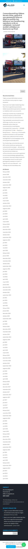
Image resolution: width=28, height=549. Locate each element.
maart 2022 (6, 282)
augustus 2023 (6, 240)
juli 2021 (5, 297)
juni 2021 (5, 300)
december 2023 (7, 229)
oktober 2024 (6, 203)
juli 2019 (5, 342)
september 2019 (7, 337)
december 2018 (7, 358)
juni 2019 (5, 345)
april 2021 (5, 305)
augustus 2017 (6, 397)
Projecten (13, 31)
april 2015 (5, 460)
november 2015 (7, 442)
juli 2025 (5, 190)
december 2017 (7, 387)
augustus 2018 (6, 368)
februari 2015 (6, 463)
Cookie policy (19, 547)
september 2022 (7, 266)
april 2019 (5, 350)
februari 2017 (6, 410)
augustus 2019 (6, 339)
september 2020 (7, 318)
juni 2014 (5, 473)
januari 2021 (6, 311)
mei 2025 (5, 195)
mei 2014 (5, 476)
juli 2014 (5, 470)
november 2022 (7, 261)
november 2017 (7, 389)
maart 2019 (6, 352)
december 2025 (7, 177)
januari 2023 (6, 255)
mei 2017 (5, 405)
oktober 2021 (6, 292)
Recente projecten (9, 508)
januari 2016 (6, 436)
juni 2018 (5, 373)
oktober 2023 (6, 234)
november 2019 (7, 331)
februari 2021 (6, 308)
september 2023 (7, 237)
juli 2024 (5, 211)
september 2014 (7, 465)
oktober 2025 (6, 182)
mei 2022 (5, 276)
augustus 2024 (6, 208)
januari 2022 (6, 284)
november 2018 (7, 360)
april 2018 (5, 379)
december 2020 (7, 313)
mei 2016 (5, 426)
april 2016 (5, 428)
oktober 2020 (6, 316)
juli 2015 (5, 452)
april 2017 (5, 407)
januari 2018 (6, 384)
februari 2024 (6, 224)
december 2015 (7, 439)
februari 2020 (6, 326)
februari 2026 (6, 172)
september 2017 (7, 394)
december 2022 (7, 258)
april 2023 (5, 250)
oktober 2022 (6, 263)
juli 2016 (5, 421)
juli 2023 (5, 242)
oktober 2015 (6, 444)
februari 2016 (6, 434)
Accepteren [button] (11, 546)
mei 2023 (5, 248)
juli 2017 (5, 400)
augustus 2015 (6, 449)
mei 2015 (5, 457)
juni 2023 (5, 245)
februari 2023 (6, 253)
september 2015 (7, 447)
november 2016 (7, 413)
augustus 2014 (6, 468)
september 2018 (7, 366)
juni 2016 (5, 423)
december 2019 (7, 329)
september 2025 (7, 185)
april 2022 (5, 279)
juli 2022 (5, 271)
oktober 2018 (6, 363)
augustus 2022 (6, 269)
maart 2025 (6, 200)
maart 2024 (6, 221)
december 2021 (7, 287)
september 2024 (7, 206)
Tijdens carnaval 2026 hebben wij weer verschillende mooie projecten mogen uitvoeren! (12, 100)
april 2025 (5, 198)
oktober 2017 (6, 392)
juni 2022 (5, 274)
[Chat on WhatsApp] (24, 545)
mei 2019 (5, 347)
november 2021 (7, 290)
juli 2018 (5, 371)
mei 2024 (5, 216)
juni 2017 (5, 402)
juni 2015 (5, 455)
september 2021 (7, 295)
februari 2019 (6, 355)
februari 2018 (6, 381)
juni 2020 (5, 324)
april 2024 (5, 219)
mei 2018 (5, 376)
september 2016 (7, 415)
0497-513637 (6, 496)
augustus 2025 (6, 187)
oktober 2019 (6, 334)
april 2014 (5, 478)
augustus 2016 (6, 418)
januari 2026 (6, 174)
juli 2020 (5, 321)
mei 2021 (5, 303)
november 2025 (7, 179)
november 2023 (7, 232)
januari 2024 (6, 227)
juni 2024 (5, 213)
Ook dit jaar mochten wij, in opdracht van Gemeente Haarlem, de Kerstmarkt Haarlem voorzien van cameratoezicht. (13, 115)
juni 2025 (5, 193)
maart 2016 (6, 431)
